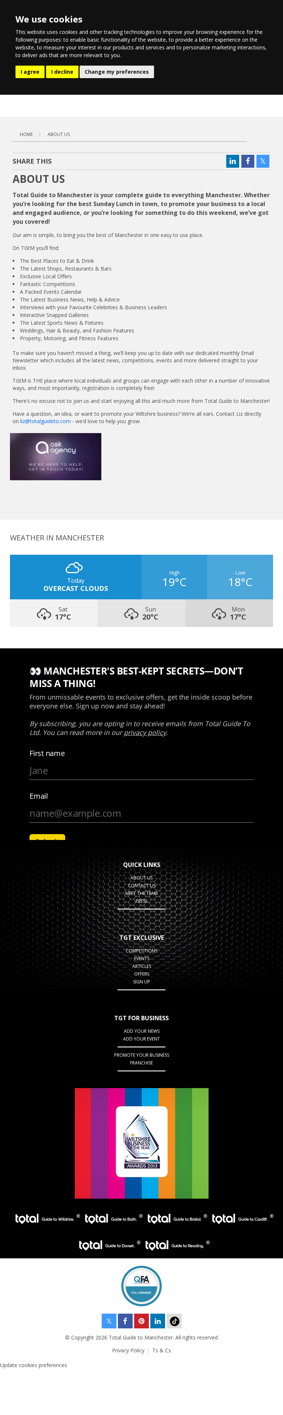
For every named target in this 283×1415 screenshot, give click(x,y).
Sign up (141, 982)
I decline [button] (62, 71)
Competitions (141, 951)
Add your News (142, 1031)
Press (141, 901)
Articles (141, 966)
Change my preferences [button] (117, 71)
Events (141, 958)
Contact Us (142, 885)
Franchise (141, 1063)
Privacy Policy (128, 1350)
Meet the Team (141, 893)
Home (26, 134)
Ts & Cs (161, 1350)
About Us (59, 134)
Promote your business (141, 1055)
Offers (141, 974)
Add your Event (141, 1039)
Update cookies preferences (33, 1365)
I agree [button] (30, 71)
